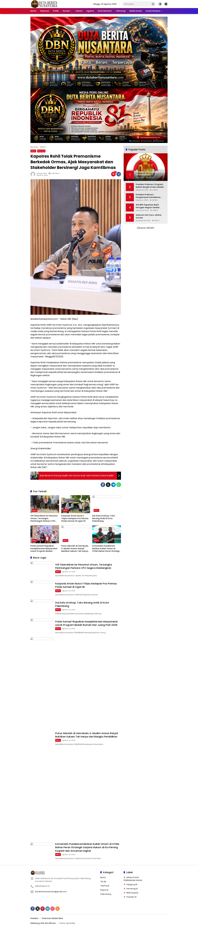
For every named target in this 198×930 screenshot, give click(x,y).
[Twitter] (108, 484)
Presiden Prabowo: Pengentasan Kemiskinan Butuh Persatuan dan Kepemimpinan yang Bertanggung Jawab (148, 196)
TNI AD (103, 881)
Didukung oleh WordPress (43, 923)
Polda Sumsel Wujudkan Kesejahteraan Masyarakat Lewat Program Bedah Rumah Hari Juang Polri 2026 (44, 549)
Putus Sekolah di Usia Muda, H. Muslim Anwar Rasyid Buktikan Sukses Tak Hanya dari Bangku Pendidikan (74, 549)
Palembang (105, 894)
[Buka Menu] (166, 4)
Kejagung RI (131, 884)
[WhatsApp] (118, 484)
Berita (33, 151)
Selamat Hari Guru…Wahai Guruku (148, 216)
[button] (153, 4)
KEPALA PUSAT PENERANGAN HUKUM (133, 879)
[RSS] (57, 908)
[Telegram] (113, 484)
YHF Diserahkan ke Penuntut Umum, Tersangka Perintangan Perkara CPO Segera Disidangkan (44, 518)
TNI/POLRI (104, 885)
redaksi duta (42, 173)
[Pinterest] (42, 908)
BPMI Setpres (132, 892)
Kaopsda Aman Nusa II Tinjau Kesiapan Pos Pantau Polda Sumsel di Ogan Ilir (74, 518)
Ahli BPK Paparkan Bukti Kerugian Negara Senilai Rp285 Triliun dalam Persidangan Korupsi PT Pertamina (147, 206)
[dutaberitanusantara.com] (43, 4)
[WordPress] (47, 908)
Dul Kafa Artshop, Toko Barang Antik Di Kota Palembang (103, 518)
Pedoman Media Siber (52, 918)
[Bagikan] (118, 174)
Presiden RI (131, 897)
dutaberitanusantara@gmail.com (51, 891)
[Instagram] (52, 908)
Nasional (41, 151)
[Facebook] (103, 484)
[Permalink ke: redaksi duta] (33, 174)
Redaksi (34, 918)
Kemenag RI (132, 888)
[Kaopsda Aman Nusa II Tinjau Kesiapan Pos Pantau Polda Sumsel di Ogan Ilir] (75, 504)
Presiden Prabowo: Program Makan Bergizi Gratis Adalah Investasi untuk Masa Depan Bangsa (150, 185)
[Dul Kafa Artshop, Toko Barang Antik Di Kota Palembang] (106, 504)
